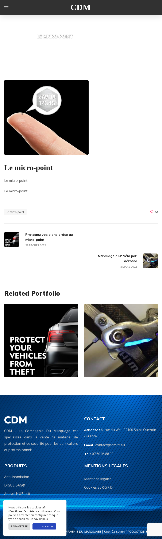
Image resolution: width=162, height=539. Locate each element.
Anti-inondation (16, 476)
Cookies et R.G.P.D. (98, 487)
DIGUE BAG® (14, 485)
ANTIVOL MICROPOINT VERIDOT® (38, 346)
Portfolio (93, 38)
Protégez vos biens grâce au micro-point (39, 359)
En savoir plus (39, 519)
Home (77, 38)
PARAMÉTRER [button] (19, 526)
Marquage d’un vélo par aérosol (120, 362)
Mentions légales (97, 479)
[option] (41, 344)
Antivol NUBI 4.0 (17, 493)
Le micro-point (15, 212)
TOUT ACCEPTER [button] (44, 526)
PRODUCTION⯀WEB (140, 532)
